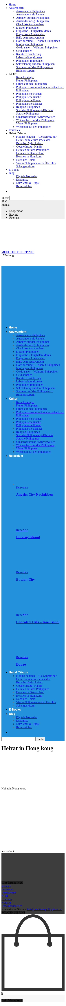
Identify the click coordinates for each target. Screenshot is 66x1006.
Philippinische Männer (29, 103)
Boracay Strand (28, 537)
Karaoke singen (25, 77)
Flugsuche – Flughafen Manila (34, 30)
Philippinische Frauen (28, 100)
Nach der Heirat (25, 159)
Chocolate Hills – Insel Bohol (37, 622)
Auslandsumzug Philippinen (32, 21)
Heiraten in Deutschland (30, 153)
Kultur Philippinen (27, 80)
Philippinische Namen (29, 93)
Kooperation (16, 211)
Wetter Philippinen (27, 123)
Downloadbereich (11, 905)
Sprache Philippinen (27, 113)
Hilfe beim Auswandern (30, 37)
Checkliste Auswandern (30, 24)
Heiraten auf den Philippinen (32, 149)
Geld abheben (24, 50)
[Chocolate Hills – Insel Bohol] (36, 611)
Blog (11, 173)
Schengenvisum (25, 166)
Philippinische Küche (28, 97)
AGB (4, 896)
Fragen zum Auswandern (30, 34)
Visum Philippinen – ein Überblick (36, 163)
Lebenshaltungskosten (29, 57)
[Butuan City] (36, 569)
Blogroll (13, 214)
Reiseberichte (24, 186)
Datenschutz (8, 892)
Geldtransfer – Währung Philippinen (37, 47)
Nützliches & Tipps (27, 182)
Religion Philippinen (28, 106)
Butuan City (25, 579)
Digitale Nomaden (26, 176)
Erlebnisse (22, 179)
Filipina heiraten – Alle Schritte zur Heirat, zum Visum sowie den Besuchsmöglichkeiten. (36, 140)
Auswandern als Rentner (30, 14)
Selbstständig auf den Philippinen (35, 64)
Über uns (14, 217)
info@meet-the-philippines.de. (44, 909)
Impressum (7, 889)
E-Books (14, 169)
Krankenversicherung (28, 54)
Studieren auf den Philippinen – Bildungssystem (34, 69)
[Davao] (36, 653)
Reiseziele (15, 130)
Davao (21, 664)
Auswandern (16, 7)
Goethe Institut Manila (29, 146)
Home (12, 4)
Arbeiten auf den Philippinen (33, 17)
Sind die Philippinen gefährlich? (34, 110)
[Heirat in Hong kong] (28, 782)
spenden (6, 886)
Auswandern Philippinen (30, 11)
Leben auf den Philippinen (31, 83)
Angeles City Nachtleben (34, 494)
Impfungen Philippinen (29, 44)
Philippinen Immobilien (29, 60)
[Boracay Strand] (36, 526)
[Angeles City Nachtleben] (36, 484)
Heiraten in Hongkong (29, 156)
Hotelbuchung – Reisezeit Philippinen (38, 40)
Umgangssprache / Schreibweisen (35, 116)
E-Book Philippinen (27, 27)
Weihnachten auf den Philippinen (35, 120)
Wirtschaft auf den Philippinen (33, 126)
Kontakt (6, 902)
